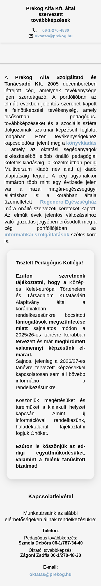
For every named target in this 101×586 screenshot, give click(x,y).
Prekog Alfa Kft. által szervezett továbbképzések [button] (50, 14)
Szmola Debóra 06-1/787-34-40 (51, 543)
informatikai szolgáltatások (36, 234)
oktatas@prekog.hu (54, 36)
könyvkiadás (81, 143)
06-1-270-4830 (55, 30)
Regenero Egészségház (68, 202)
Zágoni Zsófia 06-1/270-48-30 (50, 555)
